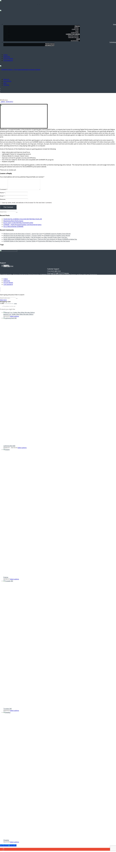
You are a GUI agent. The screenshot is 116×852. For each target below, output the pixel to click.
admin (3, 102)
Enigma (5, 577)
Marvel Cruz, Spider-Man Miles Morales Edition (18, 314)
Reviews (5, 100)
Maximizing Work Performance (13, 221)
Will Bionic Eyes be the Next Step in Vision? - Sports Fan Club (22, 234)
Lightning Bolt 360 (9, 446)
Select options (14, 316)
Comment (3, 189)
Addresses (6, 57)
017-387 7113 (56, 271)
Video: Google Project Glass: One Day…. (55, 237)
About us (6, 79)
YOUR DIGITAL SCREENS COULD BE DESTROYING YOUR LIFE (22, 219)
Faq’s (5, 83)
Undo (15, 303)
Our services (7, 81)
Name (2, 193)
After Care (6, 266)
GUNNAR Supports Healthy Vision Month (57, 234)
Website (2, 199)
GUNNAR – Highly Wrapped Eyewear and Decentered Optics (22, 225)
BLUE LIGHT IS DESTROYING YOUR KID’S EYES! (18, 223)
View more (3, 300)
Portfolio (6, 85)
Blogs (1, 100)
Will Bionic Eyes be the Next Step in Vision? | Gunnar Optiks (22, 235)
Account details (8, 59)
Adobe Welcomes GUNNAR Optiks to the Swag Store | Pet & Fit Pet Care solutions (29, 239)
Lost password (8, 60)
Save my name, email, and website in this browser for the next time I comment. (27, 203)
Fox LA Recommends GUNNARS (13, 226)
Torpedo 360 (7, 709)
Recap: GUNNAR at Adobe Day (67, 239)
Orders (5, 55)
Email (2, 196)
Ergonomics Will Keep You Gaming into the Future (54, 241)
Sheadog (6, 840)
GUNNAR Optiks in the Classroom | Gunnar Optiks (19, 241)
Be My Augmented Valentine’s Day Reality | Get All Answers (22, 237)
